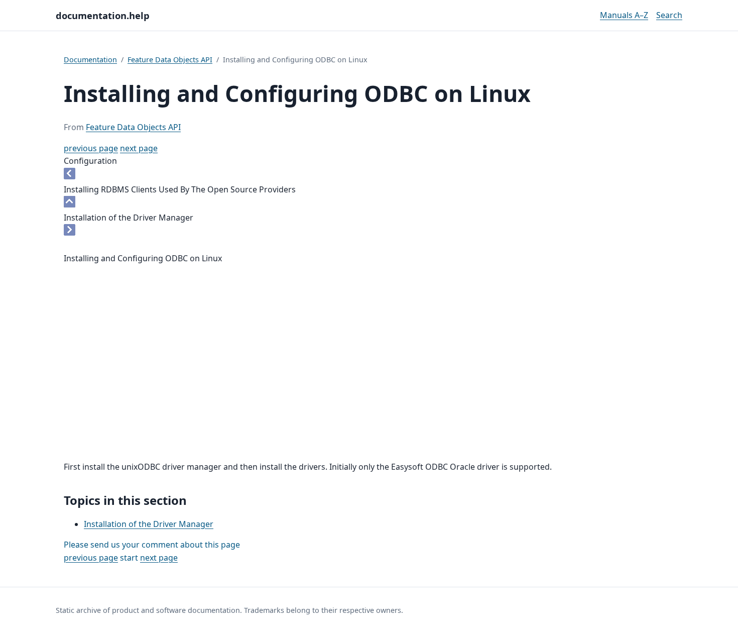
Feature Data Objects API (170, 59)
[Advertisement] (369, 382)
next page (139, 148)
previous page (91, 148)
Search (669, 15)
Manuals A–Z (624, 15)
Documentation (90, 59)
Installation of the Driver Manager (148, 524)
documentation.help (103, 15)
